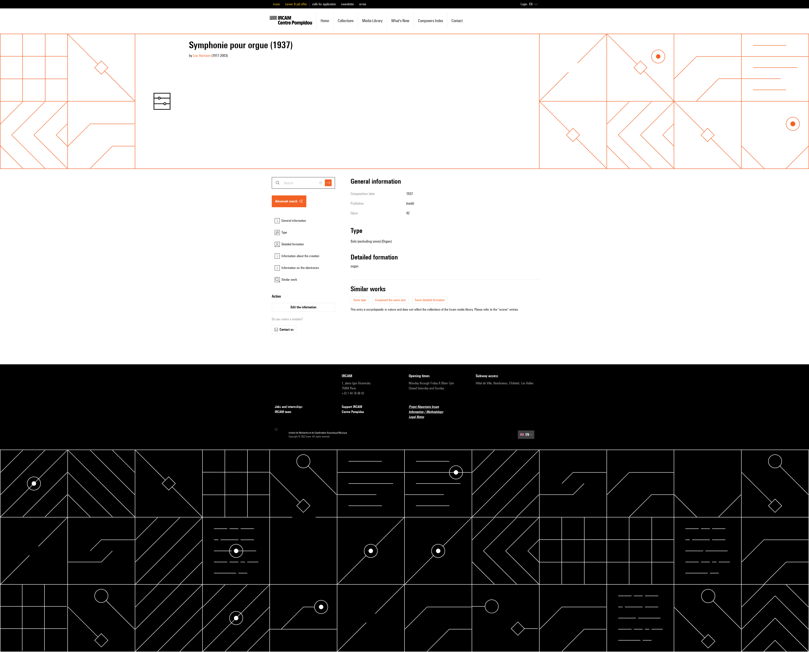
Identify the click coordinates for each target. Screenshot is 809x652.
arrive (362, 4)
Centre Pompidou (353, 412)
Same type (359, 300)
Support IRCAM (352, 407)
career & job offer (296, 4)
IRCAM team (283, 412)
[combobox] (303, 183)
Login (524, 4)
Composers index (430, 20)
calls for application (324, 4)
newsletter (347, 4)
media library (372, 20)
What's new (400, 20)
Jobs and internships (289, 407)
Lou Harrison (202, 55)
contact (457, 20)
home (325, 20)
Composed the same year (390, 300)
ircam (276, 4)
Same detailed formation (430, 300)
